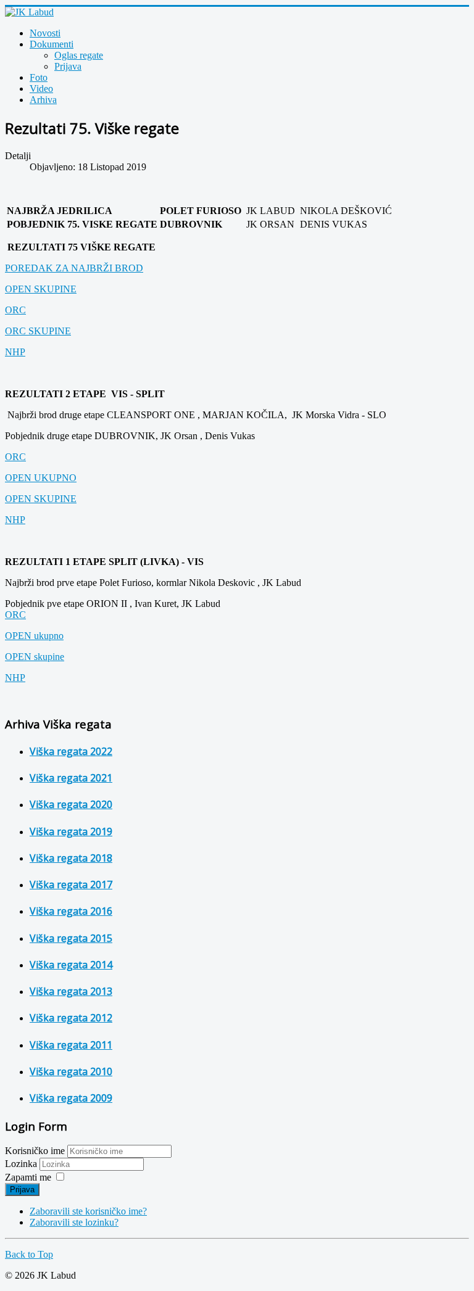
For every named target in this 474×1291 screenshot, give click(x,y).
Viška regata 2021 (71, 778)
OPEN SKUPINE (41, 289)
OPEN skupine (34, 656)
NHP (15, 352)
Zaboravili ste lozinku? (74, 1222)
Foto (39, 77)
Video (41, 88)
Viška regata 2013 (71, 991)
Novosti (45, 33)
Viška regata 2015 (71, 938)
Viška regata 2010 (71, 1071)
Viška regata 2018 (71, 858)
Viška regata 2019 (71, 831)
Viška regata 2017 (71, 884)
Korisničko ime (35, 1150)
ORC (15, 310)
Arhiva (43, 99)
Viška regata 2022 (71, 751)
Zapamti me (28, 1177)
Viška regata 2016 (71, 911)
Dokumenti (51, 44)
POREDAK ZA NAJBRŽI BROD (74, 268)
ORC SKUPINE (38, 331)
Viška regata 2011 (71, 1045)
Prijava (67, 66)
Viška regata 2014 (71, 964)
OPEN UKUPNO (41, 477)
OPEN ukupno (34, 635)
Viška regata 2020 (71, 804)
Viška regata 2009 (71, 1098)
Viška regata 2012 (71, 1018)
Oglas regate (78, 55)
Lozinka (22, 1163)
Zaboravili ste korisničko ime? (88, 1211)
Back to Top (29, 1254)
